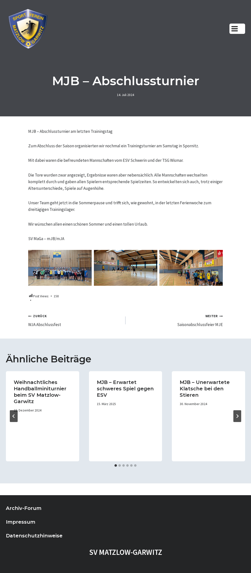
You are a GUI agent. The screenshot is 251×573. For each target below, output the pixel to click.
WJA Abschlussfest (44, 320)
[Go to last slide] (14, 416)
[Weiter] (237, 416)
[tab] (115, 465)
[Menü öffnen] (237, 29)
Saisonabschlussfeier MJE (200, 320)
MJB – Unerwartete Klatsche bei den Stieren (205, 388)
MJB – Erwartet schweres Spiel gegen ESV (125, 388)
